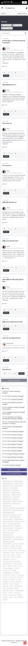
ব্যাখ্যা (11, 583)
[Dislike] (6, 66)
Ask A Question (23, 13)
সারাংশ (15, 597)
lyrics (22, 521)
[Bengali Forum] (11, 8)
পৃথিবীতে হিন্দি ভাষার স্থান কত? (9, 202)
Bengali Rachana (7, 503)
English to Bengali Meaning (9, 512)
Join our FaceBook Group (14, 473)
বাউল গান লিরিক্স (12, 579)
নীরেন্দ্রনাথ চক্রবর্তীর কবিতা (7, 563)
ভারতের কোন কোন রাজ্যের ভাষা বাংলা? (11, 338)
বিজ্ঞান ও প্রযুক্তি (6, 581)
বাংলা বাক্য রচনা (12, 577)
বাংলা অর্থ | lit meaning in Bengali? (11, 465)
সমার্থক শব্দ (5, 597)
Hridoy (8, 48)
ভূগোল (11, 586)
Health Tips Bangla (6, 347)
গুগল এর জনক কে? (6, 165)
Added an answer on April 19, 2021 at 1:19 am (14, 92)
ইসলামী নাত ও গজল (21, 550)
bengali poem (15, 499)
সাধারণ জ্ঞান (6, 38)
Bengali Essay (6, 494)
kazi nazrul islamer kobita (8, 521)
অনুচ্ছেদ (22, 543)
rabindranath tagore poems (8, 532)
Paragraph (17, 525)
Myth (4, 523)
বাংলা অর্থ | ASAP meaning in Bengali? (13, 441)
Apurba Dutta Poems (18, 481)
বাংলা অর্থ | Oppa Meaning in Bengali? (12, 457)
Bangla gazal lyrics (18, 485)
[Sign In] (26, 8)
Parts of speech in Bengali (8, 528)
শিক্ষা (4, 38)
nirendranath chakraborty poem (13, 523)
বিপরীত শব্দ (18, 581)
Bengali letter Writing (16, 494)
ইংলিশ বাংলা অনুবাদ (13, 548)
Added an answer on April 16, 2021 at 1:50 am (14, 288)
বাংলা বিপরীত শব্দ (20, 577)
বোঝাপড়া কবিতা (5, 583)
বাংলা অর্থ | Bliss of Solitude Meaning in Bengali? (14, 41)
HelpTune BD (9, 343)
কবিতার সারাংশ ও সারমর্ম (20, 552)
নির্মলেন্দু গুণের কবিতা (17, 561)
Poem (4, 530)
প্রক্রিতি (10, 566)
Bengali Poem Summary (17, 501)
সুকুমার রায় (5, 599)
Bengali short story (16, 503)
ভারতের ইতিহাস (5, 586)
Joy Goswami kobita (18, 519)
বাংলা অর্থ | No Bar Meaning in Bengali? (13, 431)
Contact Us (14, 642)
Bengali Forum (10, 641)
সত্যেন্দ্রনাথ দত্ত (17, 592)
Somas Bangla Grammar (18, 539)
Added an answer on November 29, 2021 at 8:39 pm (15, 345)
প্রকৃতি (4, 566)
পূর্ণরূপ (20, 563)
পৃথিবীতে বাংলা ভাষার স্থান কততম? (10, 241)
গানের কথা (18, 554)
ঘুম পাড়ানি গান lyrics (6, 557)
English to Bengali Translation (9, 514)
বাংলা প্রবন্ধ (5, 577)
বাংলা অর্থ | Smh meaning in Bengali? (12, 447)
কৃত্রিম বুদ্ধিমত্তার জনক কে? (9, 85)
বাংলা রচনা (5, 579)
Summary (15, 543)
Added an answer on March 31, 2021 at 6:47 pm (15, 209)
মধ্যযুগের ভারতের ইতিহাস (18, 586)
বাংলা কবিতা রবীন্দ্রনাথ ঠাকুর (7, 572)
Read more (5, 63)
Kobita (17, 521)
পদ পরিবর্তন (14, 563)
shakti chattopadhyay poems (9, 537)
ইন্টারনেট (20, 548)
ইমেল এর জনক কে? (7, 123)
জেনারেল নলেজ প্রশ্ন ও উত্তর (8, 561)
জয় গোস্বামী (18, 557)
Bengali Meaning (7, 499)
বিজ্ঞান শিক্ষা (12, 581)
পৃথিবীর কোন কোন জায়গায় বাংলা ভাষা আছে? (12, 322)
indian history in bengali (7, 519)
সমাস (10, 597)
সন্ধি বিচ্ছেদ (5, 595)
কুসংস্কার (13, 554)
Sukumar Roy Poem (7, 543)
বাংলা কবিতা (13, 570)
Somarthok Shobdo (7, 539)
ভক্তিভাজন (16, 583)
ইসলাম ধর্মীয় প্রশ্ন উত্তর (12, 550)
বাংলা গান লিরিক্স (16, 572)
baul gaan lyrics (15, 490)
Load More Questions (14, 380)
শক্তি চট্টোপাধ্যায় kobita (19, 590)
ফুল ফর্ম (20, 566)
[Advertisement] (14, 618)
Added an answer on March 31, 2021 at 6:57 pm (15, 248)
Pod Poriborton (18, 528)
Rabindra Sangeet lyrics (8, 534)
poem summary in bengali (13, 530)
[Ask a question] (25, 643)
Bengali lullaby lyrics (7, 496)
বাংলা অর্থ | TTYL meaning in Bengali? (12, 399)
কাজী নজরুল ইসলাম (6, 554)
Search (4, 13)
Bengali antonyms (15, 492)
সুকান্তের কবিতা (20, 597)
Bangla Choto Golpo (19, 483)
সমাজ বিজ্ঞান (19, 595)
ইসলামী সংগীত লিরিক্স (6, 552)
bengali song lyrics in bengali (9, 508)
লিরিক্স (12, 590)
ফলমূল (15, 566)
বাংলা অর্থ (16, 568)
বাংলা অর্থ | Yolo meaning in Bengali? (12, 444)
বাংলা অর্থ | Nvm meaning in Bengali (12, 450)
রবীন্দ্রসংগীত (16, 588)
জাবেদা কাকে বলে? (6, 369)
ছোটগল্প (13, 557)
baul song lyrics (6, 492)
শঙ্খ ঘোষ (5, 592)
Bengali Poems (6, 501)
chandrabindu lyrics (7, 510)
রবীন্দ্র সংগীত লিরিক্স (6, 590)
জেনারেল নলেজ (13, 559)
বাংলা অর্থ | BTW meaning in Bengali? (12, 438)
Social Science (19, 537)
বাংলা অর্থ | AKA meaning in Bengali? (12, 434)
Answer (6, 75)
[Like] (3, 66)
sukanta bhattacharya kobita (8, 541)
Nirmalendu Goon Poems (8, 525)
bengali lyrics (16, 496)
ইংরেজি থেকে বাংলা (6, 548)
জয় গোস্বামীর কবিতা (6, 559)
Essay (19, 514)
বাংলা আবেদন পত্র (6, 570)
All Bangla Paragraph (8, 481)
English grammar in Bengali (18, 510)
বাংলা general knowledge (8, 568)
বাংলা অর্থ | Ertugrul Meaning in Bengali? (13, 454)
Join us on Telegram (14, 469)
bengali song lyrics (7, 505)
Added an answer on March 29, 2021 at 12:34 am (15, 130)
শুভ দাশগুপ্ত (10, 592)
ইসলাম (4, 550)
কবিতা (12, 552)
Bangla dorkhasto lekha (8, 485)
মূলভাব (4, 588)
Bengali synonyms (20, 508)
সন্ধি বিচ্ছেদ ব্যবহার (12, 595)
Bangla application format (8, 483)
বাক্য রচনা (18, 579)
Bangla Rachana (7, 490)
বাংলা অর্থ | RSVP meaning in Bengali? (13, 396)
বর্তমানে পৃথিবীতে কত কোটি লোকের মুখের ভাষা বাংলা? (13, 280)
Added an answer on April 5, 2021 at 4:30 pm (14, 172)
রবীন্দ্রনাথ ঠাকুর (10, 588)
